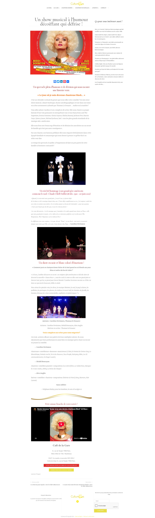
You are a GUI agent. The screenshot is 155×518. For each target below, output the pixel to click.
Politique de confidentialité (88, 516)
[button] (61, 465)
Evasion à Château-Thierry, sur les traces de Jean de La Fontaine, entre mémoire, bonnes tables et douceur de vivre (109, 77)
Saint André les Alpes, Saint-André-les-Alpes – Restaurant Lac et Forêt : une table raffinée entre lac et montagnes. (109, 37)
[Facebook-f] (77, 501)
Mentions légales (78, 516)
